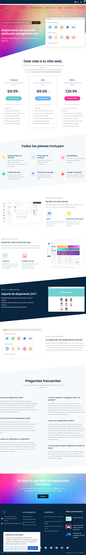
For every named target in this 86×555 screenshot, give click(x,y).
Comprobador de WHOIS (51, 531)
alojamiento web (28, 516)
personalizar (10, 548)
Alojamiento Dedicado (29, 519)
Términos (75, 552)
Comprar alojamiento (29, 522)
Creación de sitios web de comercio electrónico (78, 527)
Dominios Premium (36, 8)
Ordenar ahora (14, 98)
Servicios (22, 8)
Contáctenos (69, 8)
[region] (21, 542)
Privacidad (68, 552)
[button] (84, 2)
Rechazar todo (22, 548)
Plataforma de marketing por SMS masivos (79, 535)
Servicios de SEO (78, 517)
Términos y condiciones (30, 525)
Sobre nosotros (50, 8)
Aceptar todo (33, 548)
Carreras (81, 552)
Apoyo (60, 8)
